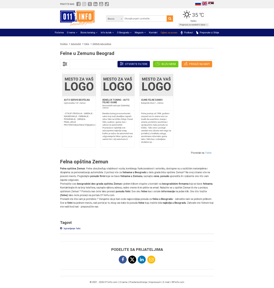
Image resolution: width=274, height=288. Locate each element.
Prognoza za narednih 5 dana (193, 25)
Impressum (155, 282)
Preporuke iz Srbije (209, 32)
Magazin (139, 32)
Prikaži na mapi (199, 64)
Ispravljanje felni (71, 228)
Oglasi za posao (169, 32)
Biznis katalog (88, 32)
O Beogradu (123, 32)
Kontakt (153, 32)
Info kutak (106, 32)
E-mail (166, 282)
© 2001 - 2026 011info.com (103, 282)
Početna (59, 32)
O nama (71, 32)
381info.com (177, 282)
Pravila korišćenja (138, 282)
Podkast (188, 32)
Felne (208, 152)
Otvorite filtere (135, 64)
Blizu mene (168, 64)
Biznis (111, 18)
